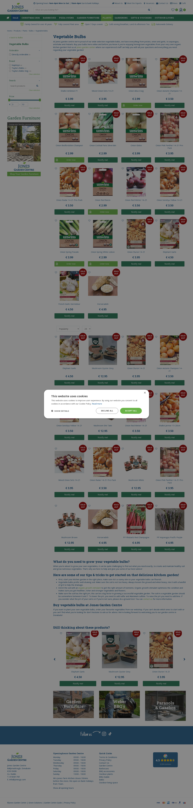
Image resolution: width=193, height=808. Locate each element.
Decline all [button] (107, 410)
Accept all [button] (131, 410)
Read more (97, 403)
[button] (60, 410)
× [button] (145, 393)
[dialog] (96, 404)
